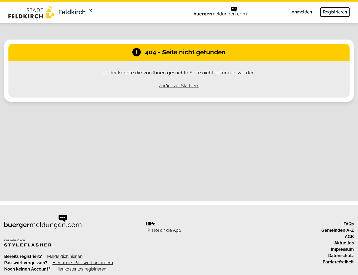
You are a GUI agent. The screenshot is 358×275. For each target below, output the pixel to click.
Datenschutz (341, 255)
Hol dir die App (166, 230)
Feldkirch (72, 12)
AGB (349, 236)
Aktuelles (344, 242)
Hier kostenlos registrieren (81, 269)
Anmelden (302, 12)
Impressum (342, 249)
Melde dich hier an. (65, 256)
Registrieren (335, 12)
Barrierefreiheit (338, 261)
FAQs (349, 223)
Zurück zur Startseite (179, 85)
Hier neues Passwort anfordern (82, 262)
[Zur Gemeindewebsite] (91, 12)
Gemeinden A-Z (337, 230)
